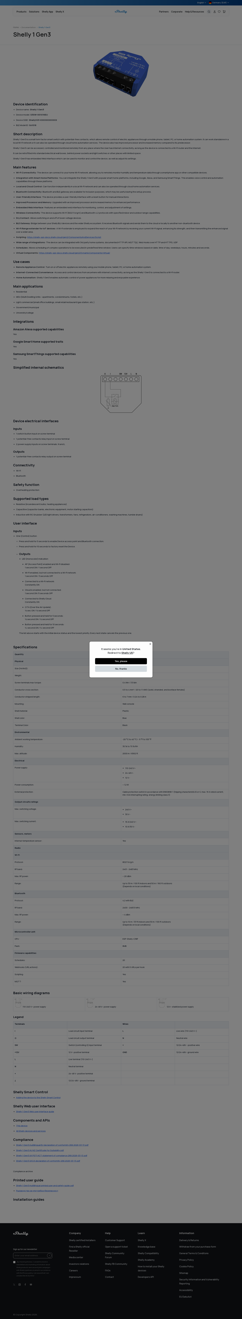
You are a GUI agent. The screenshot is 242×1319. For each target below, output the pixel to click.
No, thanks (121, 668)
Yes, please (121, 661)
